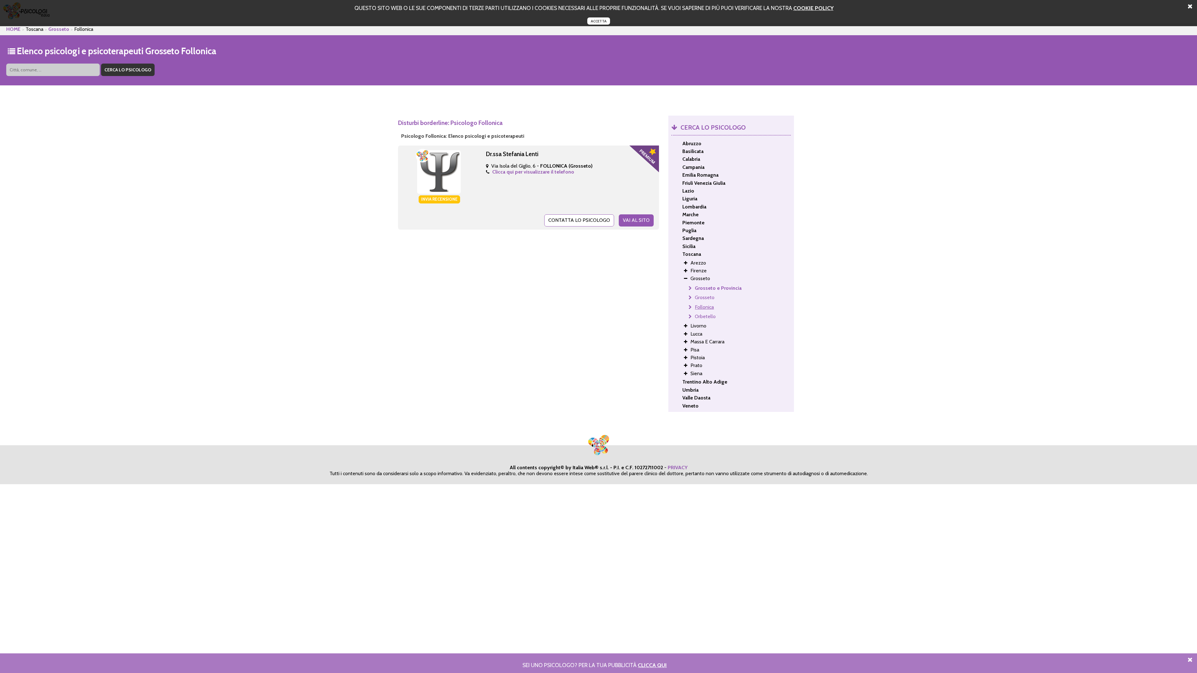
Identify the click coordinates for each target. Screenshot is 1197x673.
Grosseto (58, 29)
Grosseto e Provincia (718, 288)
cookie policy (813, 8)
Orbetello (705, 316)
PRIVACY (678, 467)
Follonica (704, 307)
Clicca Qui (652, 665)
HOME (13, 29)
